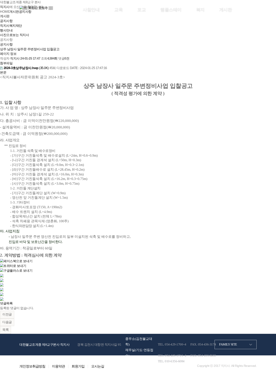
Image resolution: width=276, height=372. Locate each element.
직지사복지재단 (11, 25)
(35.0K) (26, 68)
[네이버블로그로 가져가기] (1, 299)
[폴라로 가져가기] (1, 284)
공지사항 (6, 21)
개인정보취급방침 (32, 366)
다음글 (7, 322)
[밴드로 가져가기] (1, 294)
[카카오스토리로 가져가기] (1, 275)
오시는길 (97, 366)
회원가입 (250, 9)
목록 (5, 329)
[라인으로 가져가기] (1, 280)
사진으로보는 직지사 (14, 35)
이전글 (7, 314)
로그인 (237, 9)
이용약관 (58, 366)
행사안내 (6, 30)
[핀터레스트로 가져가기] (1, 289)
